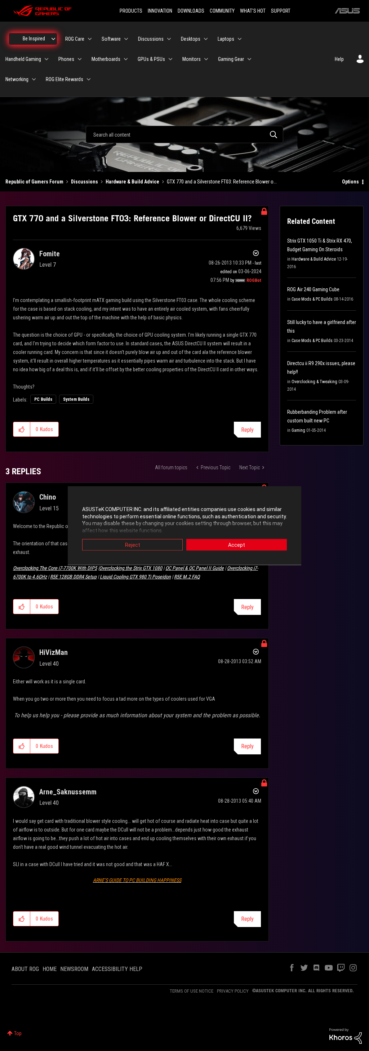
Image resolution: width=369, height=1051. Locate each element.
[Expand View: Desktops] (205, 39)
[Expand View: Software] (126, 39)
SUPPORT (280, 11)
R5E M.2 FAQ (187, 577)
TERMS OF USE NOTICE (191, 991)
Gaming (298, 430)
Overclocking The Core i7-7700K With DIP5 (55, 568)
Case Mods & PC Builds (312, 299)
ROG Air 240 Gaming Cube (313, 289)
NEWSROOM (74, 969)
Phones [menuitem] (66, 59)
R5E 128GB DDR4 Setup (73, 577)
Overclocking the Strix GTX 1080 (130, 568)
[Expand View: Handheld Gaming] (46, 59)
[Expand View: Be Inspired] (53, 39)
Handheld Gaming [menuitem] (23, 59)
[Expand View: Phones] (79, 59)
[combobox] (184, 134)
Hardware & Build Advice (132, 182)
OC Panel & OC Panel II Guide (194, 568)
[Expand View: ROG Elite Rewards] (88, 79)
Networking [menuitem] (16, 79)
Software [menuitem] (111, 39)
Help (339, 59)
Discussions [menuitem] (151, 39)
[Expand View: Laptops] (239, 39)
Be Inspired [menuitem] (34, 38)
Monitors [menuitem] (191, 59)
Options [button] (350, 182)
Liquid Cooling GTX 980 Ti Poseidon (135, 577)
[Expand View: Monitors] (206, 59)
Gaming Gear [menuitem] (231, 59)
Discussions (84, 182)
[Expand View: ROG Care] (89, 39)
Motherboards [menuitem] (106, 59)
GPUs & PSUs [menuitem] (151, 59)
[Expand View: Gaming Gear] (249, 59)
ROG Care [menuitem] (74, 39)
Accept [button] (236, 545)
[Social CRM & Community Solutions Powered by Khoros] (345, 1035)
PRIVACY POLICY (233, 991)
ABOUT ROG (25, 969)
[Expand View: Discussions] (169, 39)
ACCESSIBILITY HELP (117, 969)
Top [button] (18, 1033)
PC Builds (43, 399)
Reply (247, 429)
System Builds (76, 399)
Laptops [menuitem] (226, 39)
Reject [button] (132, 545)
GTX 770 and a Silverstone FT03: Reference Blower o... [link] (222, 182)
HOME (50, 969)
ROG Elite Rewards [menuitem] (64, 79)
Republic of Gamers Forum (34, 182)
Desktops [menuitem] (190, 39)
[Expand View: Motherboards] (125, 59)
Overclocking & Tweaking (314, 381)
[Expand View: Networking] (33, 79)
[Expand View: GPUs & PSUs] (170, 59)
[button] (21, 429)
